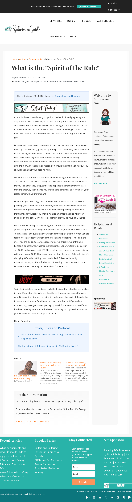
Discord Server (42, 421)
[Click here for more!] (52, 279)
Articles (22, 59)
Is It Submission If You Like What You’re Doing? (25, 377)
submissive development (74, 81)
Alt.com (108, 462)
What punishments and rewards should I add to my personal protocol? (13, 452)
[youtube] (112, 497)
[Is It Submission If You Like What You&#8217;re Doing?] (25, 368)
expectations (40, 81)
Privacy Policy (81, 491)
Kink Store (116, 474)
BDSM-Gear (121, 462)
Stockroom (122, 458)
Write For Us (111, 491)
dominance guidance (24, 81)
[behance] (124, 497)
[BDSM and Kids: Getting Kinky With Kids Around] (78, 371)
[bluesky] (100, 497)
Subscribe (83, 482)
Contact (129, 491)
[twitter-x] (106, 497)
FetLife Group (23, 421)
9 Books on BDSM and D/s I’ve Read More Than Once (106, 251)
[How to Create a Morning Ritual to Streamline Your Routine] (52, 373)
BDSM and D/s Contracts (48, 460)
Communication (35, 59)
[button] (89, 6)
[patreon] (130, 497)
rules (59, 81)
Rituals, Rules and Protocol (67, 96)
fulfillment (51, 81)
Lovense (108, 470)
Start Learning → (102, 183)
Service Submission (45, 464)
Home (14, 59)
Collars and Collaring (46, 447)
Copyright (102, 491)
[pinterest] (118, 497)
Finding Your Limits (107, 243)
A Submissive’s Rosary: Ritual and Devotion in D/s (12, 464)
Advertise (121, 491)
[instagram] (94, 497)
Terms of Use (92, 491)
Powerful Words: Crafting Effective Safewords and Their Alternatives (14, 476)
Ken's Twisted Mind (114, 466)
